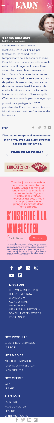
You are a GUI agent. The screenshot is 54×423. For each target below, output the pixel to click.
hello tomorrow (20, 293)
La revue (10, 347)
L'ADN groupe (12, 401)
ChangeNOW (17, 297)
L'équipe (9, 411)
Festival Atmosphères (23, 290)
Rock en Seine (18, 317)
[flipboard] (36, 421)
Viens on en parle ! (27, 151)
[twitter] (23, 421)
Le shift (9, 388)
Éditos (14, 45)
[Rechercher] (49, 5)
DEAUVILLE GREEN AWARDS (25, 313)
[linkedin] (29, 421)
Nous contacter (15, 406)
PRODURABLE (17, 305)
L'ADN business (13, 370)
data (7, 383)
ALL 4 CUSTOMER (19, 301)
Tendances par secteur (19, 365)
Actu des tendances (17, 360)
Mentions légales (16, 415)
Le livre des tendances (19, 342)
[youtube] (11, 276)
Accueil (5, 45)
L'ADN (7, 41)
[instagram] (36, 269)
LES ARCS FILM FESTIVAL (23, 309)
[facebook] (17, 421)
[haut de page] (48, 419)
